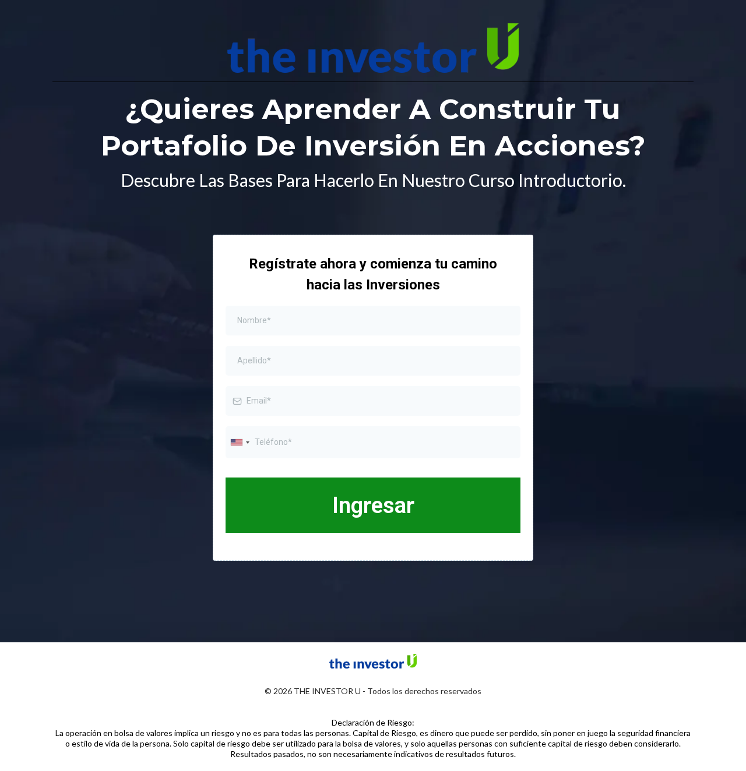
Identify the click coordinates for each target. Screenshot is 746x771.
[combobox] (239, 442)
